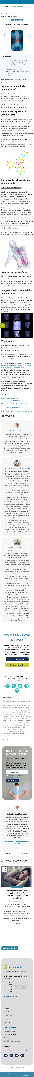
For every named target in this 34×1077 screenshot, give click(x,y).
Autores (7, 75)
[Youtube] (20, 686)
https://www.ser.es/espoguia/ (11, 407)
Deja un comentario (9, 948)
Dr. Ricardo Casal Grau (17, 547)
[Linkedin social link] (21, 2)
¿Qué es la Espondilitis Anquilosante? (16, 60)
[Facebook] (7, 686)
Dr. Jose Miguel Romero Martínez (17, 468)
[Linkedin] (26, 686)
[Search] (26, 6)
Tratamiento (9, 73)
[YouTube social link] (17, 2)
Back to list (17, 853)
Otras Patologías (11, 14)
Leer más (17, 923)
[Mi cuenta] (31, 6)
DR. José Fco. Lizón (17, 431)
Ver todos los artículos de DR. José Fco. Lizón (17, 842)
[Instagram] (14, 686)
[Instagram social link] (15, 2)
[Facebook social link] (13, 2)
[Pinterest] (17, 690)
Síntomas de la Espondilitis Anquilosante (17, 65)
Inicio (3, 14)
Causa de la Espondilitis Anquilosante (16, 63)
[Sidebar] (2, 325)
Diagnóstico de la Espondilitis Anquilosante (17, 71)
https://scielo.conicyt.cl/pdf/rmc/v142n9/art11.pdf (17, 411)
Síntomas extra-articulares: (14, 69)
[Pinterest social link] (19, 2)
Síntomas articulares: (13, 67)
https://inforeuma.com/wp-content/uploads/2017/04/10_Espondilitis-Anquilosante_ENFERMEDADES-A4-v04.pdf (15, 401)
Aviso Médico (7, 739)
